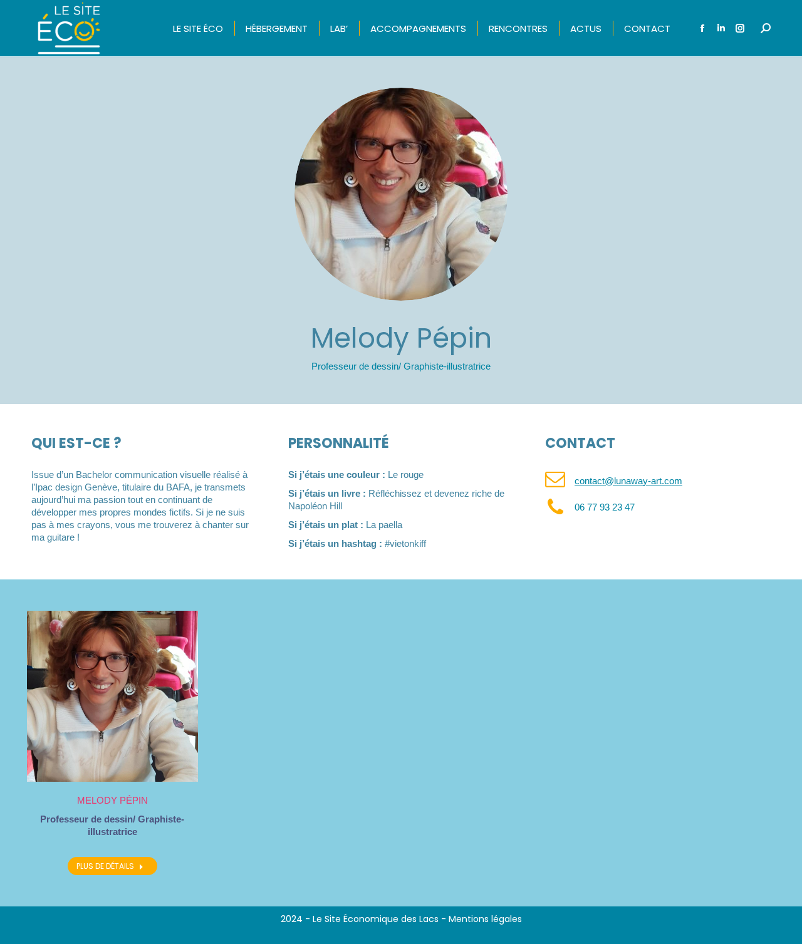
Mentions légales (485, 919)
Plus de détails (105, 866)
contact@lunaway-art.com (628, 480)
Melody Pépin (112, 800)
